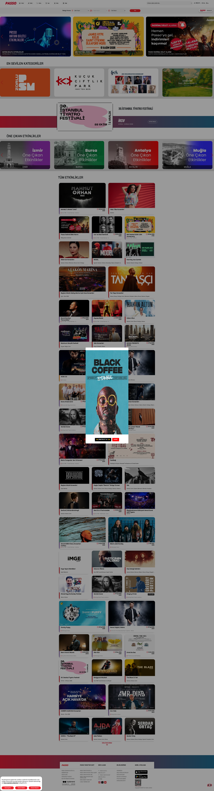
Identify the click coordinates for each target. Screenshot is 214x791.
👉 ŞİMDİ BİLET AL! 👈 (103, 439)
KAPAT (116, 439)
